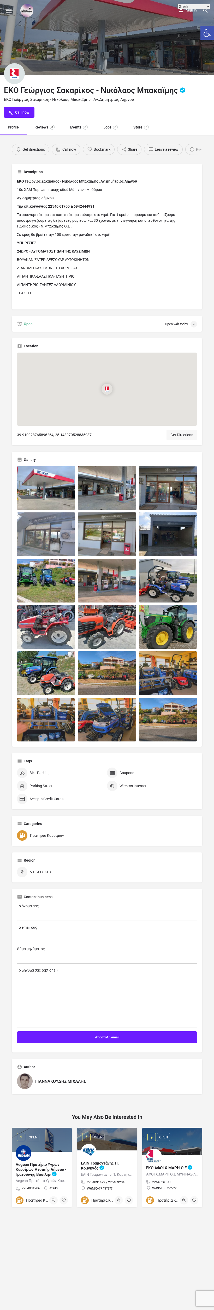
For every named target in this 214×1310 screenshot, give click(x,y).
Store (140, 127)
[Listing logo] (14, 73)
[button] (207, 33)
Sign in (191, 10)
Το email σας (27, 927)
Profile (13, 127)
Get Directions (181, 435)
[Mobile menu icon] (9, 10)
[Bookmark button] (64, 1200)
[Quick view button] (53, 1200)
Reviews (43, 127)
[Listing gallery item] (46, 488)
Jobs (109, 127)
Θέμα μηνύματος (31, 949)
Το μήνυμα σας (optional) (37, 970)
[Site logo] (27, 10)
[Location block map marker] (107, 388)
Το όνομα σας (28, 906)
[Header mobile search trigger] (205, 10)
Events (78, 127)
